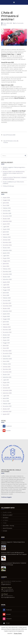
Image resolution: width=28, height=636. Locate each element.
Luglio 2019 (6, 380)
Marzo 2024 (6, 266)
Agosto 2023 (6, 282)
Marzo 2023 (6, 295)
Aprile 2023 (6, 292)
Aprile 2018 (6, 398)
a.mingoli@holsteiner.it (7, 591)
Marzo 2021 (6, 348)
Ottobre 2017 (6, 409)
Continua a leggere (6, 497)
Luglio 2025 (6, 226)
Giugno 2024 (6, 258)
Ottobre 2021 (6, 335)
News (4, 24)
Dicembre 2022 (7, 303)
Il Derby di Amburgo (8, 186)
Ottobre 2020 (6, 356)
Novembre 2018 (7, 390)
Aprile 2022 (6, 321)
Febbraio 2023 (7, 298)
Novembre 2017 (7, 406)
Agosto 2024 (6, 253)
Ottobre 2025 (6, 218)
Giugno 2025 (6, 229)
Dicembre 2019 (7, 369)
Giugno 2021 (6, 340)
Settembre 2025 (7, 221)
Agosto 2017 (6, 414)
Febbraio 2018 (6, 403)
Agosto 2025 (6, 224)
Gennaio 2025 (6, 239)
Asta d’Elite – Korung (8, 525)
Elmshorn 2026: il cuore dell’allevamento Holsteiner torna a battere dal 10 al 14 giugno (14, 173)
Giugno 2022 (6, 316)
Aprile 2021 (6, 345)
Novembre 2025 (7, 216)
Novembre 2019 (7, 372)
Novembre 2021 (7, 332)
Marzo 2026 (6, 205)
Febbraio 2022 (7, 327)
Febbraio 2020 (7, 364)
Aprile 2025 (6, 232)
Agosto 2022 (6, 313)
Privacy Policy (18, 633)
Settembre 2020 (7, 358)
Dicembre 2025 (7, 213)
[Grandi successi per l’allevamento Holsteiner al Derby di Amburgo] (3, 568)
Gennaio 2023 (6, 300)
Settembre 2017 (7, 411)
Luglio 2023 (6, 284)
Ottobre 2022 (6, 308)
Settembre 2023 (7, 279)
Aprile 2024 (6, 263)
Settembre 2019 (7, 377)
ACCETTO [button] (10, 633)
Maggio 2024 (6, 261)
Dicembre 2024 (7, 242)
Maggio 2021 (6, 343)
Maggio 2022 (6, 319)
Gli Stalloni (5, 517)
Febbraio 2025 (6, 237)
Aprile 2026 (6, 202)
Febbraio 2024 (7, 269)
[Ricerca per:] (14, 155)
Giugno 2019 (6, 382)
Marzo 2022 (6, 324)
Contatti (5, 531)
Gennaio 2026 (6, 210)
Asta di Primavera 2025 (9, 135)
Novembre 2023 (7, 274)
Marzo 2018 (6, 401)
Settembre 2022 (7, 311)
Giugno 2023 (6, 287)
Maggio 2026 (6, 200)
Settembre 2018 (7, 393)
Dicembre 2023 (7, 271)
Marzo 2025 (6, 234)
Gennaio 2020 (6, 366)
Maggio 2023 (6, 290)
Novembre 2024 (7, 245)
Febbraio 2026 (7, 208)
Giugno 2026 (6, 197)
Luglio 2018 (6, 395)
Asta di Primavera (7, 528)
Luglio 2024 (6, 255)
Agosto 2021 (6, 337)
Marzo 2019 (6, 385)
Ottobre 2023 (6, 276)
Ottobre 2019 (6, 374)
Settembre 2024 (7, 250)
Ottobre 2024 (6, 247)
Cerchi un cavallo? (7, 515)
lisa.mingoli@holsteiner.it (8, 597)
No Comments (19, 23)
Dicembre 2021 (7, 329)
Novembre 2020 (7, 353)
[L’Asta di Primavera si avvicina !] (14, 37)
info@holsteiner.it (6, 584)
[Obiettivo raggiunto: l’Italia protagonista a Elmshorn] (3, 547)
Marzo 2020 (6, 361)
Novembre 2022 (7, 306)
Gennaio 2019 (6, 387)
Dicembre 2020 (7, 350)
